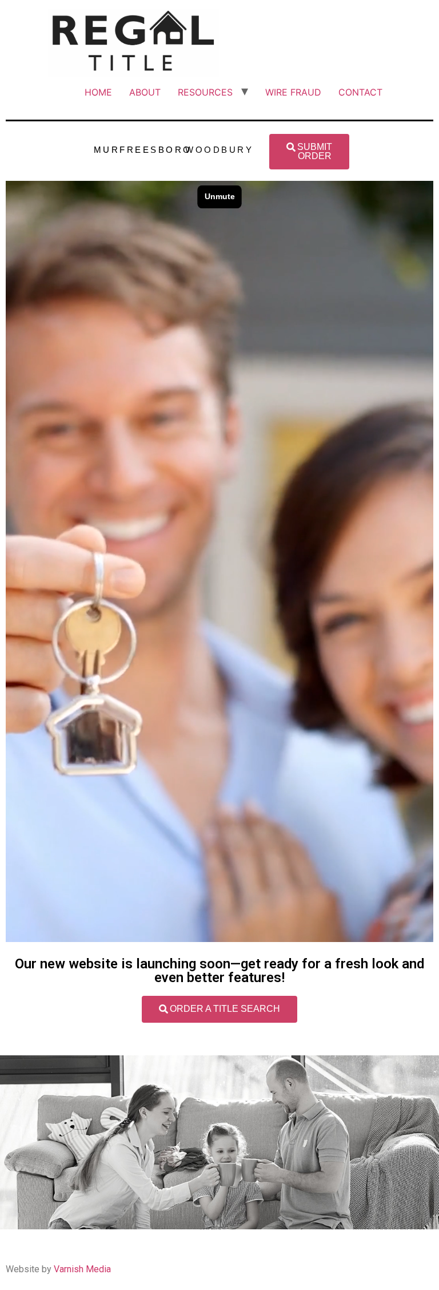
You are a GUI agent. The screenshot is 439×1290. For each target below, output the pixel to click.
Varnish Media (82, 1269)
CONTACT (360, 92)
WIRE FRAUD (293, 92)
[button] (309, 151)
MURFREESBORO (143, 150)
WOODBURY (219, 150)
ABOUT (145, 92)
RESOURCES (205, 92)
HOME (98, 92)
